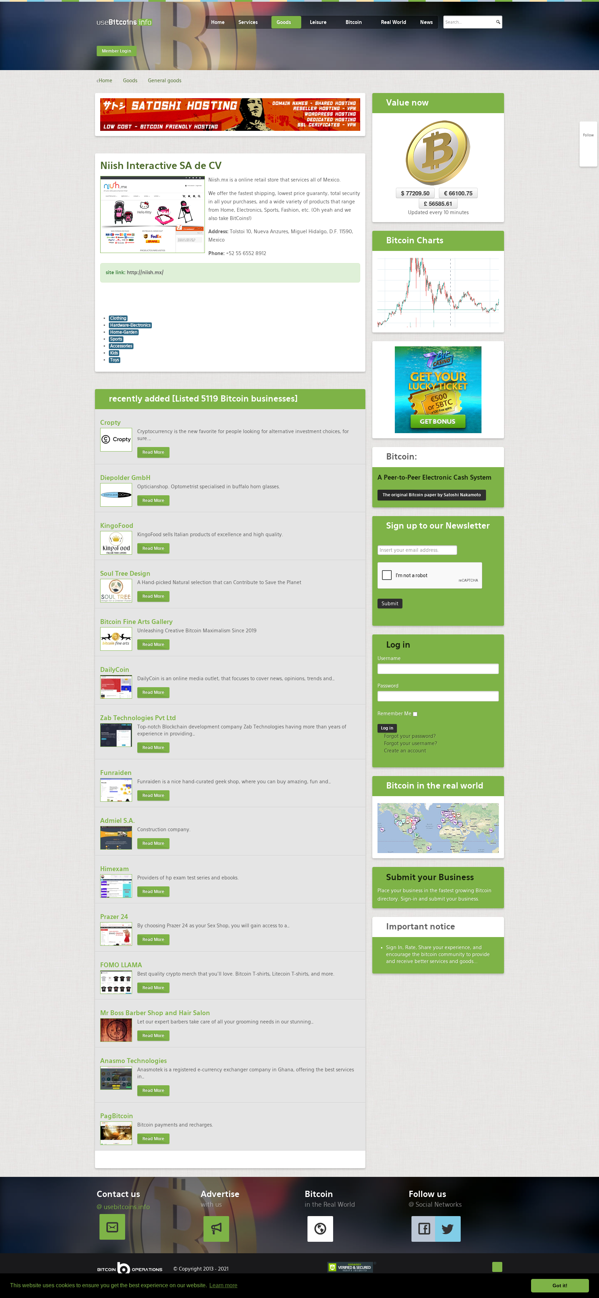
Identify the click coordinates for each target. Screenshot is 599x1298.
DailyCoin (114, 669)
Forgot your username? (410, 743)
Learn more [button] (223, 1285)
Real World (393, 22)
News (426, 22)
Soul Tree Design (125, 573)
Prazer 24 (114, 916)
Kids (114, 353)
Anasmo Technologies (133, 1060)
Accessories (121, 346)
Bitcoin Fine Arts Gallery (136, 621)
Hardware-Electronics (130, 325)
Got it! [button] (560, 1285)
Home (218, 22)
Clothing (118, 318)
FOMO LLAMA (121, 965)
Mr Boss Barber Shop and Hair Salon (155, 1013)
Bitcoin (354, 22)
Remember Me (394, 713)
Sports (116, 339)
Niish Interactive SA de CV (161, 165)
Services (248, 22)
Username (389, 658)
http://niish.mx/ (145, 272)
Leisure (318, 22)
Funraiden (116, 772)
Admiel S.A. (117, 820)
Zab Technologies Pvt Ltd (138, 718)
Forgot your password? (409, 736)
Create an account (404, 750)
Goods (284, 22)
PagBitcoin (116, 1116)
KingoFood (116, 525)
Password (388, 686)
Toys (114, 359)
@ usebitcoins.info (123, 1207)
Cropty (110, 422)
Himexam (114, 869)
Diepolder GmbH (125, 477)
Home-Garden (123, 332)
